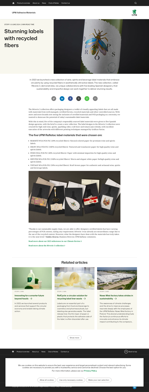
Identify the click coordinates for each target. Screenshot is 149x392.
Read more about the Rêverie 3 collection (46, 245)
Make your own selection (98, 380)
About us (35, 351)
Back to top (132, 351)
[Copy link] (53, 98)
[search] (136, 3)
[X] (78, 98)
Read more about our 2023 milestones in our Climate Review (54, 241)
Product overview (23, 351)
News (43, 351)
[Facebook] (70, 98)
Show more (74, 337)
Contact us (65, 351)
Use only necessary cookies (71, 380)
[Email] (95, 98)
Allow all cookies (47, 380)
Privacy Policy (90, 370)
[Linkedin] (62, 98)
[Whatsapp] (87, 98)
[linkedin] (134, 387)
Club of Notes (53, 351)
